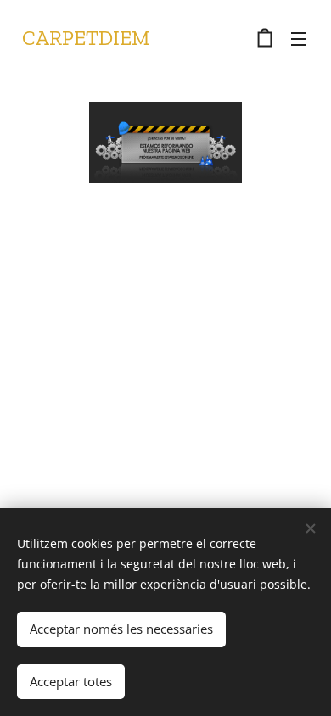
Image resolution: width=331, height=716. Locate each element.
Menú (299, 38)
